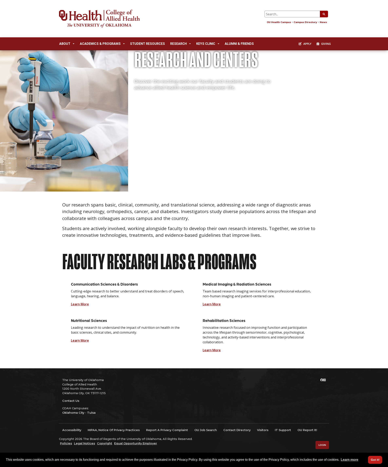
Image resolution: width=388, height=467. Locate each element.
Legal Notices (84, 443)
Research (178, 44)
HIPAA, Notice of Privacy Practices (114, 430)
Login (322, 445)
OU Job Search (205, 430)
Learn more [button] (349, 459)
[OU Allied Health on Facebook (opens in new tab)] (321, 380)
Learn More (80, 304)
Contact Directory (237, 430)
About (64, 44)
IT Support (283, 430)
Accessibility (71, 430)
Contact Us (70, 401)
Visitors (262, 430)
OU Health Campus (279, 22)
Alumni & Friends (239, 44)
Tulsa (91, 413)
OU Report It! (307, 430)
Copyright (104, 443)
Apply (307, 44)
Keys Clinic (205, 44)
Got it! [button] (375, 459)
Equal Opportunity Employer (135, 443)
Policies (66, 443)
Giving (325, 44)
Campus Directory (305, 22)
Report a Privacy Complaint (167, 430)
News (323, 22)
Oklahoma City (73, 413)
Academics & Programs (100, 44)
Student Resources (147, 44)
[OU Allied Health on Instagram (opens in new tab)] (324, 380)
